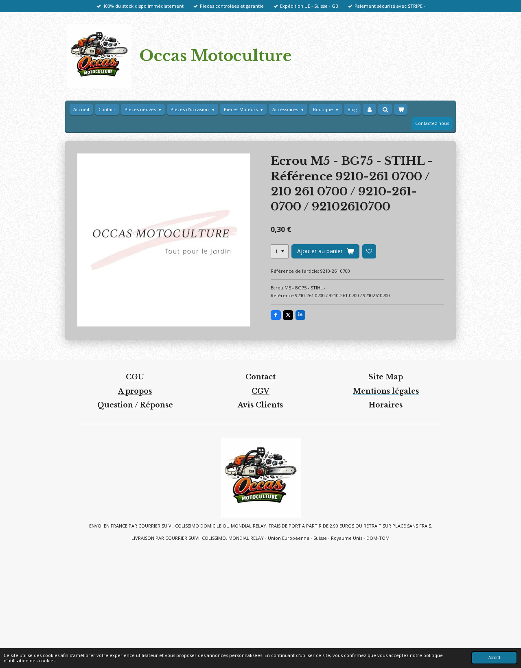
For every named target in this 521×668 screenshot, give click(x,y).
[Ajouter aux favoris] (369, 251)
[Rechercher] (385, 109)
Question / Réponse (135, 405)
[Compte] (369, 109)
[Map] (260, 595)
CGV (260, 391)
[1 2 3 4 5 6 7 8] (280, 251)
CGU (135, 376)
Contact (260, 376)
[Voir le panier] (400, 109)
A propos (135, 391)
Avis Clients (260, 405)
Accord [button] (494, 657)
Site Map (385, 376)
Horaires (386, 405)
